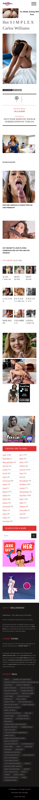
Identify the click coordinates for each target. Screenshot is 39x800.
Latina (4, 488)
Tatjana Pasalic (26, 688)
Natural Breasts (24, 492)
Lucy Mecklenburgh (13, 763)
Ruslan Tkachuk (11, 704)
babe (24, 777)
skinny (26, 769)
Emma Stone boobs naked (15, 738)
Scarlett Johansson (13, 713)
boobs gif (8, 699)
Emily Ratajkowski (12, 769)
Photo (27, 763)
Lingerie (22, 488)
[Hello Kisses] (15, 4)
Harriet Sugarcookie (21, 679)
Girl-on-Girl (6, 481)
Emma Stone (9, 735)
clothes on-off (23, 718)
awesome (28, 746)
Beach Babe (6, 458)
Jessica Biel (9, 716)
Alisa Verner (23, 716)
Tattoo (4, 514)
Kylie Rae (8, 685)
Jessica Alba (19, 774)
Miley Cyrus (9, 702)
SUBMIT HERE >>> (24, 646)
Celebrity (22, 466)
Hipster (5, 484)
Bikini (21, 458)
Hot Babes (17, 90)
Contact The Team (19, 796)
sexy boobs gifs (25, 702)
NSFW (5, 499)
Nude (21, 499)
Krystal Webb (27, 693)
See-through (6, 506)
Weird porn (23, 517)
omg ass (28, 713)
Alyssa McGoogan (12, 755)
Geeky (4, 477)
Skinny (5, 510)
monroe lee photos (12, 752)
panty (24, 772)
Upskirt (5, 517)
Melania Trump (10, 690)
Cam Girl (5, 466)
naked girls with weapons (15, 724)
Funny (21, 473)
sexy (18, 746)
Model (4, 492)
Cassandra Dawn (11, 760)
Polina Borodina (11, 777)
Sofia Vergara (10, 688)
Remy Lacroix (10, 710)
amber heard (26, 727)
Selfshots (22, 506)
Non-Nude (23, 495)
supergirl (8, 718)
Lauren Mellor (27, 690)
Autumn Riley (27, 744)
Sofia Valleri (10, 730)
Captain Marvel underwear (15, 732)
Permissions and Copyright (19, 792)
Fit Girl (5, 473)
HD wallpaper (24, 481)
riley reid (9, 746)
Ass (21, 455)
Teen (21, 514)
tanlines (8, 749)
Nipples (5, 495)
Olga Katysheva (11, 758)
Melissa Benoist (11, 727)
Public (21, 503)
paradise (19, 749)
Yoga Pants (6, 521)
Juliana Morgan (11, 744)
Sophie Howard (10, 780)
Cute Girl (22, 469)
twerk (7, 774)
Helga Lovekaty (11, 741)
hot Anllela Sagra (12, 707)
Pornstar (5, 503)
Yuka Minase (28, 755)
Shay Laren (21, 699)
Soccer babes (23, 510)
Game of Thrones (23, 685)
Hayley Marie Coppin (13, 766)
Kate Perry (9, 696)
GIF (21, 477)
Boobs (21, 462)
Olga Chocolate (11, 772)
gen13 (7, 679)
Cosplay (5, 469)
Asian (4, 455)
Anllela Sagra (23, 696)
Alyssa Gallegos (11, 693)
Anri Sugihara (28, 704)
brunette (8, 721)
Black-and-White (8, 462)
